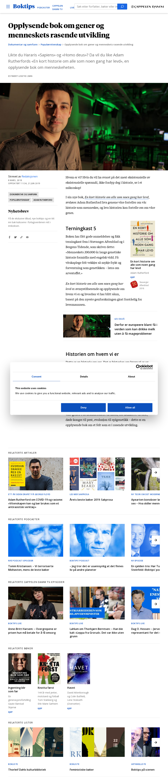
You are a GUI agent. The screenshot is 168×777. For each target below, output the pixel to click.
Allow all (130, 407)
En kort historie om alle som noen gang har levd (117, 197)
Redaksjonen (30, 176)
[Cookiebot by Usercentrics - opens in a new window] (138, 367)
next (156, 472)
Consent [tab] (37, 376)
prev (12, 472)
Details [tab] (84, 376)
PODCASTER (43, 7)
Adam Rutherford (42, 200)
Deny (83, 407)
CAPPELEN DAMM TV (57, 7)
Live (72, 7)
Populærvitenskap (51, 44)
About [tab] (131, 376)
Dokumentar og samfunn (23, 44)
